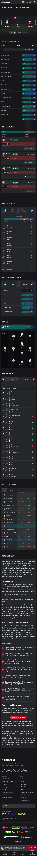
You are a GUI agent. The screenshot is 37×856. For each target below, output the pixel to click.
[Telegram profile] (22, 770)
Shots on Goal (5, 55)
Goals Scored (7, 307)
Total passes (4, 102)
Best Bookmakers (8, 781)
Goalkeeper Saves (6, 98)
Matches (13, 854)
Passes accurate (6, 106)
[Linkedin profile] (18, 770)
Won (5, 295)
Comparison (7, 787)
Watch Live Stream (18, 717)
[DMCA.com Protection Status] (8, 831)
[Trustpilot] (8, 827)
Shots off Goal (5, 59)
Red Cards (4, 119)
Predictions (5, 854)
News (22, 779)
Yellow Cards (5, 93)
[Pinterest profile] (10, 770)
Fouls (2, 80)
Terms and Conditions (27, 792)
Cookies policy (13, 850)
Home (8, 388)
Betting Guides (8, 797)
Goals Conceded (8, 312)
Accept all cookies (31, 847)
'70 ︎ (32, 49)
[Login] (30, 2)
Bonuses (6, 779)
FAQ (22, 781)
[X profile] (7, 770)
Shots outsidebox (6, 76)
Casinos (5, 784)
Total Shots (4, 63)
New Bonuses (32, 854)
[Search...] (27, 2)
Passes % (3, 110)
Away (14, 388)
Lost (5, 303)
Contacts (23, 784)
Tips (4, 789)
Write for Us (24, 789)
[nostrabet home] (8, 759)
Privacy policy (25, 795)
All (4, 388)
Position (6, 290)
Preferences (31, 850)
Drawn (6, 299)
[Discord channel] (25, 770)
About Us (24, 787)
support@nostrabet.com (9, 819)
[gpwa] (16, 827)
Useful (23, 854)
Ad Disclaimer (25, 800)
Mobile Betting (8, 792)
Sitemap (23, 797)
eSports (5, 795)
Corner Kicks (4, 85)
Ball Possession (5, 89)
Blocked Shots (5, 68)
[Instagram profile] (14, 770)
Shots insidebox (5, 72)
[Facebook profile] (3, 770)
